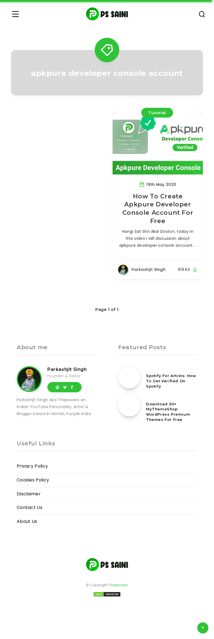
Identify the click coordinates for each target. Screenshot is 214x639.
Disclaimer (29, 494)
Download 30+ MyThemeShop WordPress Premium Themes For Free (168, 412)
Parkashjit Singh (67, 369)
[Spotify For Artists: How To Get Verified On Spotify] (129, 377)
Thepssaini (118, 585)
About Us (27, 521)
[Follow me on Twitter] (65, 387)
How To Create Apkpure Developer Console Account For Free (157, 209)
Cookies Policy (33, 480)
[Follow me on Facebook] (72, 387)
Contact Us (29, 507)
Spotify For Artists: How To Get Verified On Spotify (171, 380)
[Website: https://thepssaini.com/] (57, 387)
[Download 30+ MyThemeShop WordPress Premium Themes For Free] (129, 405)
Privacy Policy (32, 466)
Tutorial (157, 112)
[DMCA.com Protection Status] (107, 596)
